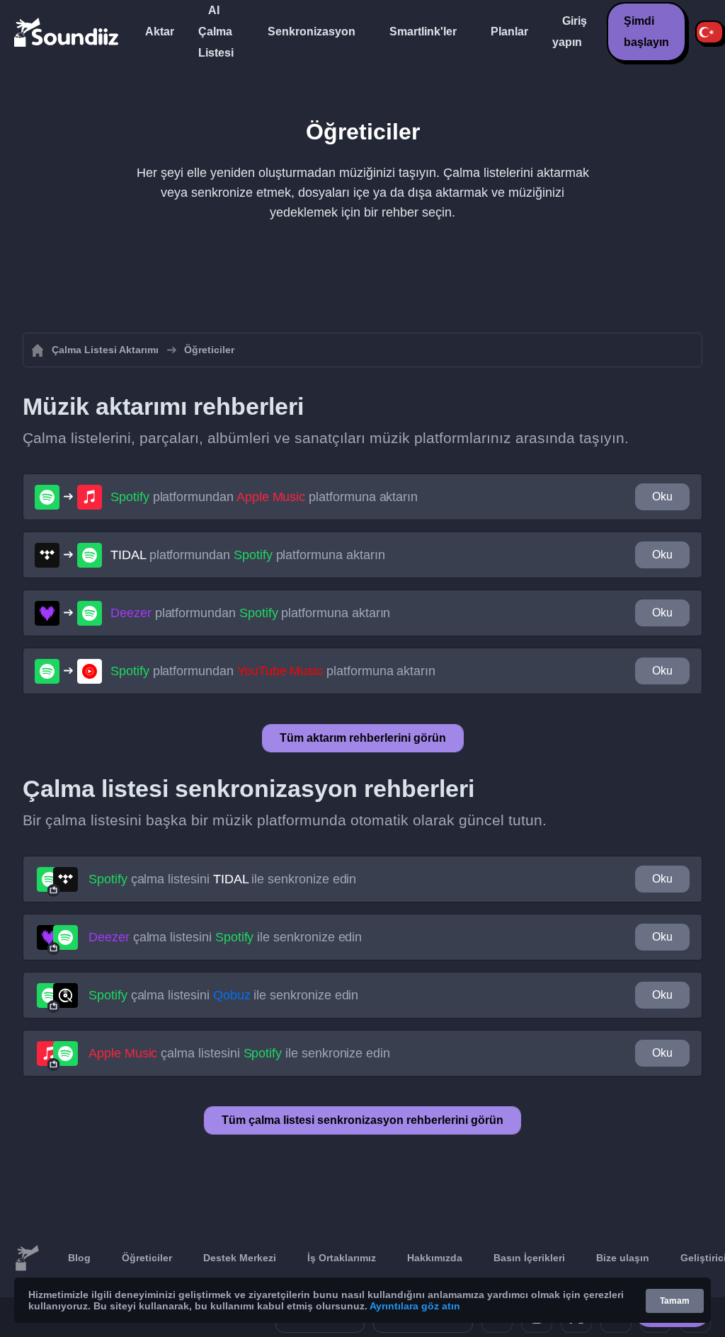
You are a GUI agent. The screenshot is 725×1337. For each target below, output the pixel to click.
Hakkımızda (434, 1257)
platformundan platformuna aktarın (264, 497)
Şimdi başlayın (646, 31)
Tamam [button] (675, 1301)
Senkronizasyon (311, 31)
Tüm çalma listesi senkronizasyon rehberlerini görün (362, 1120)
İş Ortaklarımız (341, 1257)
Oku (662, 496)
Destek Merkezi (239, 1257)
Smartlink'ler (423, 31)
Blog (79, 1257)
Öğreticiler (147, 1257)
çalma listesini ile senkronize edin (222, 879)
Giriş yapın (569, 31)
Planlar (509, 31)
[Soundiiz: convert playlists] (27, 1258)
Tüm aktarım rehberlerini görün (363, 738)
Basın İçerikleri (529, 1257)
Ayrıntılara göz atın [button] (415, 1306)
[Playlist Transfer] (67, 31)
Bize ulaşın (622, 1257)
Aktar (159, 31)
